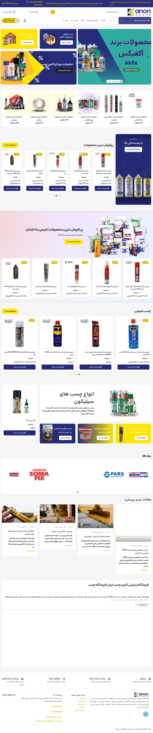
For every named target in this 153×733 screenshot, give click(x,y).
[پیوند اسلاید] (114, 57)
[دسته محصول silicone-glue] (89, 109)
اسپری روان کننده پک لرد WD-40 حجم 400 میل (58, 173)
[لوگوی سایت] (139, 12)
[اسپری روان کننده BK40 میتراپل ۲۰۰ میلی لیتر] (103, 160)
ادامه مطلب (144, 570)
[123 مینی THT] (20, 402)
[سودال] (14, 474)
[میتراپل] (138, 474)
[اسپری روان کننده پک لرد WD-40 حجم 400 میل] (57, 160)
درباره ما (82, 707)
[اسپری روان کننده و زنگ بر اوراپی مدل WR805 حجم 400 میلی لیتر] (12, 160)
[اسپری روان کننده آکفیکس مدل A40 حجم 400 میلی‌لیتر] (80, 160)
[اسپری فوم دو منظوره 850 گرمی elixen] (96, 334)
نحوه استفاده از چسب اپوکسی (97, 536)
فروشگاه (81, 701)
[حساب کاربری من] (25, 20)
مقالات (146, 546)
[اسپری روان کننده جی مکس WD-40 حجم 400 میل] (34, 160)
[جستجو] (53, 12)
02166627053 (56, 706)
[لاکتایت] (89, 474)
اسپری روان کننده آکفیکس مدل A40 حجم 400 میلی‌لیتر (82, 173)
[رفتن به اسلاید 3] (116, 81)
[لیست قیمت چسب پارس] (113, 474)
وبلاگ (82, 698)
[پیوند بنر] (39, 68)
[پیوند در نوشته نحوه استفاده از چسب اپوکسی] (95, 516)
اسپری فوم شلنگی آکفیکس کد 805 (22, 352)
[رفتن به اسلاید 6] (110, 81)
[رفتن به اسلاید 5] (112, 81)
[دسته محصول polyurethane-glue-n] (114, 109)
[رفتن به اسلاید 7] (108, 81)
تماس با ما (81, 704)
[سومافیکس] (39, 474)
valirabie (146, 538)
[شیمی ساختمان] (64, 474)
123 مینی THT (31, 420)
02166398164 (56, 712)
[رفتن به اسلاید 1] (120, 81)
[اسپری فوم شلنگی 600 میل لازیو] (58, 334)
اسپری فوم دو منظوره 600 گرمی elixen (135, 352)
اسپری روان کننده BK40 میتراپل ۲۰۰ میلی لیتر (103, 173)
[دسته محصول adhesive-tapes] (39, 109)
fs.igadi (108, 524)
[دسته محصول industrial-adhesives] (64, 107)
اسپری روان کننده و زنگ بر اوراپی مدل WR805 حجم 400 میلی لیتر (13, 175)
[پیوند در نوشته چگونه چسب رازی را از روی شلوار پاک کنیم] (19, 513)
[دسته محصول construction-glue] (138, 109)
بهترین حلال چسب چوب (61, 531)
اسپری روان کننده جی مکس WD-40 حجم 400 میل (35, 173)
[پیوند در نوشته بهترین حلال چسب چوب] (57, 513)
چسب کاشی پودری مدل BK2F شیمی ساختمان (135, 552)
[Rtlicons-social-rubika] (146, 714)
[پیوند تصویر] (141, 694)
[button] (148, 57)
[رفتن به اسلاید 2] (118, 81)
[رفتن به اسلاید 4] (114, 81)
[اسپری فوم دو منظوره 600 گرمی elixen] (133, 334)
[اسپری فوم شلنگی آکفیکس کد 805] (20, 334)
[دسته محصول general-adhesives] (14, 109)
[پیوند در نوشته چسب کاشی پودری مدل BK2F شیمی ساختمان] (133, 523)
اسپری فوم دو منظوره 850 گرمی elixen (97, 352)
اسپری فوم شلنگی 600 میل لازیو (62, 352)
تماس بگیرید (144, 362)
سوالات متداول (79, 710)
